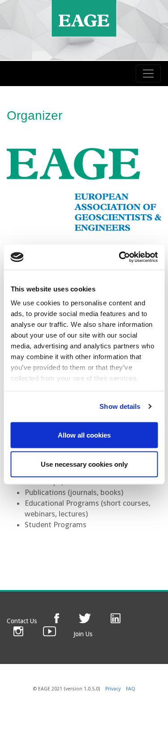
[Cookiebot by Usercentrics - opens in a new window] (120, 257)
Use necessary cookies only (84, 464)
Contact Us (22, 621)
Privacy (113, 689)
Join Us (82, 634)
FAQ (130, 689)
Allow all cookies (84, 434)
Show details (119, 406)
